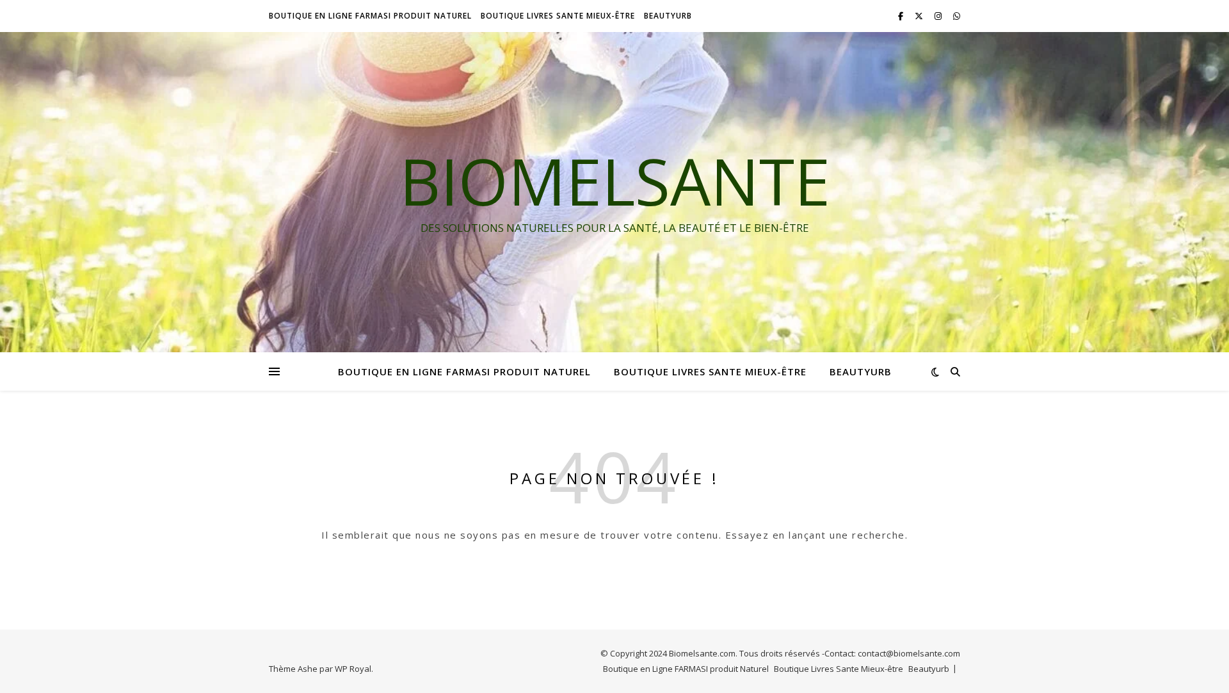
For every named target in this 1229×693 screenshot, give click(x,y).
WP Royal (353, 668)
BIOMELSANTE (614, 181)
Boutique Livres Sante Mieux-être (558, 15)
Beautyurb (668, 15)
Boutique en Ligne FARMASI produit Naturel (370, 15)
